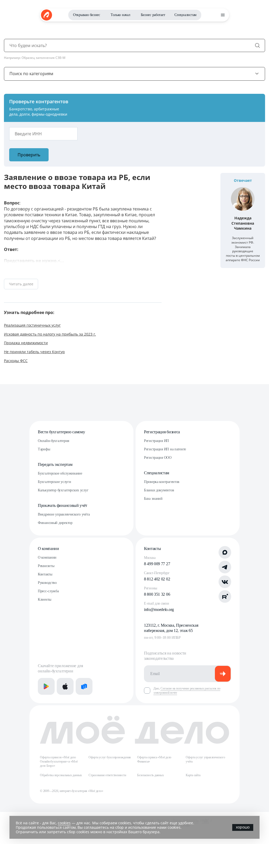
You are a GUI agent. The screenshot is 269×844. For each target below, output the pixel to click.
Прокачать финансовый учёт (62, 505)
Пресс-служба (48, 591)
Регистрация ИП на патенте (165, 449)
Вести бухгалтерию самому (61, 432)
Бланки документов (159, 490)
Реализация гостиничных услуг (32, 325)
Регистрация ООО (158, 458)
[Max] (225, 552)
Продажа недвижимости (26, 342)
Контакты (45, 574)
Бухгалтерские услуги (54, 482)
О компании (48, 548)
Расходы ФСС (16, 360)
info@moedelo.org (159, 609)
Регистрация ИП (156, 441)
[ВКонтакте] (225, 581)
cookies (64, 822)
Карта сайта (193, 775)
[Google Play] (46, 686)
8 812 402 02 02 (157, 579)
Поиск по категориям (31, 73)
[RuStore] (84, 686)
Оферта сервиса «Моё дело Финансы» (154, 759)
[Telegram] (225, 567)
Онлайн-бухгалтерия (53, 441)
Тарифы (44, 449)
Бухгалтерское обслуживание (60, 473)
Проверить (29, 155)
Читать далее (21, 283)
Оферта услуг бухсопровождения (110, 757)
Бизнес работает (153, 15)
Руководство (47, 583)
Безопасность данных (150, 775)
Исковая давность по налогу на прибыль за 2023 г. (50, 334)
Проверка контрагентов (161, 482)
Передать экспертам (55, 464)
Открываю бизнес (86, 15)
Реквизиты (46, 566)
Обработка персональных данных (61, 775)
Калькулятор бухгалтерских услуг (63, 490)
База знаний (153, 499)
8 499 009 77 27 (157, 564)
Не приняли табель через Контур (34, 351)
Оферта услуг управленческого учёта (205, 759)
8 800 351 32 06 (157, 594)
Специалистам (185, 15)
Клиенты (44, 599)
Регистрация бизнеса (162, 432)
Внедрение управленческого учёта (64, 514)
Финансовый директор (55, 523)
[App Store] (65, 686)
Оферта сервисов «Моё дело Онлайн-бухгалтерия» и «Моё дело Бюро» (59, 761)
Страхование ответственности (107, 775)
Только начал (120, 15)
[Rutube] (225, 596)
